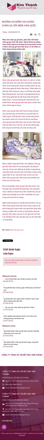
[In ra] (35, 34)
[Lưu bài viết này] (39, 34)
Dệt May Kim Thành (21, 433)
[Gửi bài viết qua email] (31, 34)
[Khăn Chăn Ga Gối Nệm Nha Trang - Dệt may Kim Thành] (22, 6)
